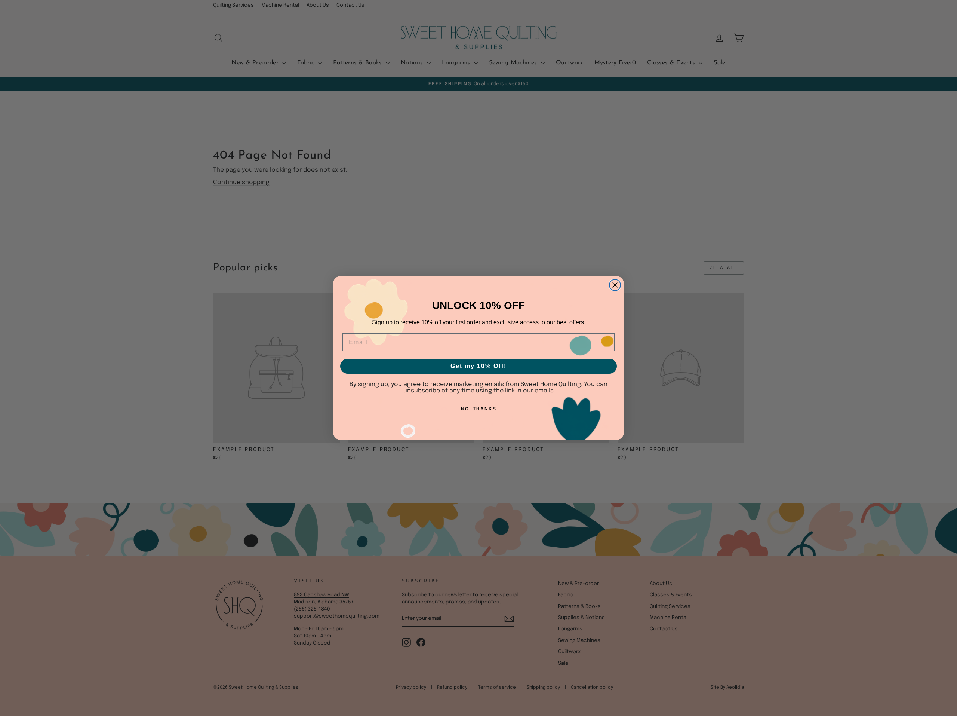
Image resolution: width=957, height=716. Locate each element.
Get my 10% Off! (478, 366)
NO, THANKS (478, 408)
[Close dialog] (615, 285)
